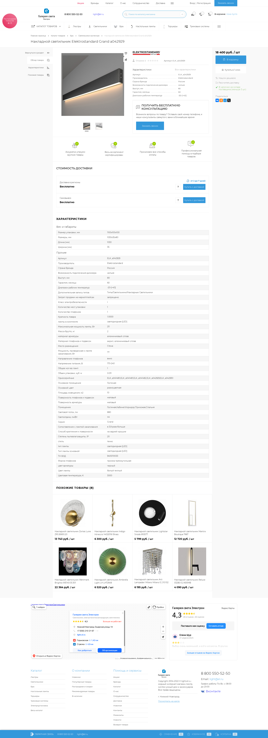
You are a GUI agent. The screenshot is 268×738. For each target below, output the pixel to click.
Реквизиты (118, 715)
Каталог (109, 3)
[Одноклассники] (221, 100)
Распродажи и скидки (82, 686)
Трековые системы (39, 701)
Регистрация (203, 3)
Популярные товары (81, 682)
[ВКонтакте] (217, 100)
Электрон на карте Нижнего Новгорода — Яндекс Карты (134, 658)
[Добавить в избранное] (125, 53)
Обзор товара (37, 60)
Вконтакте (213, 691)
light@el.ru (98, 14)
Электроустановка (39, 705)
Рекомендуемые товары (83, 691)
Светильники (37, 682)
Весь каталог (37, 710)
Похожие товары (36, 75)
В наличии (77, 696)
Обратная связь (44, 734)
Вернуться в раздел (34, 53)
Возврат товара (120, 724)
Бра (32, 686)
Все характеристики (185, 69)
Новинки (76, 677)
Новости (117, 720)
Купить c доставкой (194, 187)
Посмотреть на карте (169, 701)
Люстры (34, 677)
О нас (123, 3)
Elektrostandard (185, 78)
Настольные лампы (40, 691)
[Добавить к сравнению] (125, 59)
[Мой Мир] (225, 100)
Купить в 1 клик (232, 70)
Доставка (160, 3)
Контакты (117, 710)
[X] (229, 100)
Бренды (95, 3)
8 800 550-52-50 (73, 14)
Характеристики (36, 67)
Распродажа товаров (9, 20)
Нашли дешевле (227, 78)
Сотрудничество (141, 3)
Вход (192, 3)
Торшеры (35, 696)
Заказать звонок (226, 3)
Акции (80, 3)
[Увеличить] (93, 84)
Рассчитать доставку (229, 82)
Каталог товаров (47, 26)
